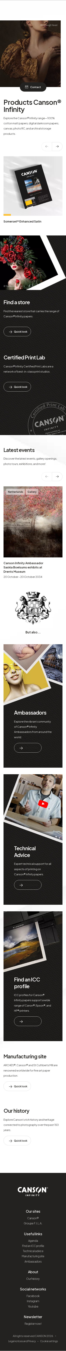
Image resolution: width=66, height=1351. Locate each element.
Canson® (33, 1218)
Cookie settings (49, 1341)
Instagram (33, 1301)
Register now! (33, 1323)
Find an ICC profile (27, 982)
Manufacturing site (25, 1056)
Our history (16, 1110)
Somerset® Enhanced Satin (22, 221)
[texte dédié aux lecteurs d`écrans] (57, 146)
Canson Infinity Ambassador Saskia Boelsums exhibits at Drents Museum (23, 567)
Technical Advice (25, 851)
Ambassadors (30, 712)
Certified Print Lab (24, 357)
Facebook (32, 1296)
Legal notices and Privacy (22, 1341)
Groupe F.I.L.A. (33, 1223)
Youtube (33, 1306)
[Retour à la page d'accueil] (33, 1190)
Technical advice (33, 1251)
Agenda (33, 1241)
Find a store (17, 302)
